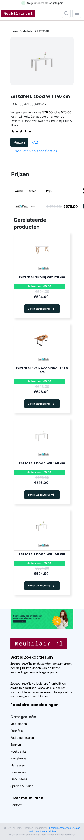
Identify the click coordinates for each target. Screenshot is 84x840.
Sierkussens (18, 779)
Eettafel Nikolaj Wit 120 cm (42, 277)
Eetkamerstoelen (22, 737)
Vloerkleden (18, 724)
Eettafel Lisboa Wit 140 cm (42, 463)
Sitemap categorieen (60, 828)
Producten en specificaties (35, 151)
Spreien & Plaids (21, 786)
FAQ (35, 142)
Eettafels (16, 730)
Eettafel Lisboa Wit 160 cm (42, 554)
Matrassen (17, 765)
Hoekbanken (19, 751)
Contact (16, 805)
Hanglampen (19, 758)
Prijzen (19, 142)
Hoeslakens (18, 772)
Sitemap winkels (47, 831)
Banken (15, 744)
